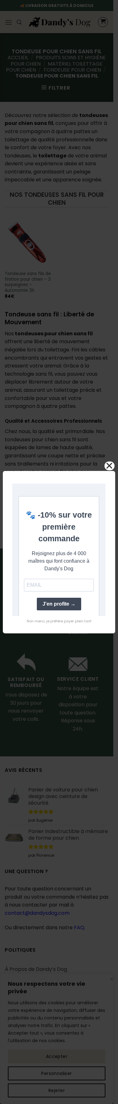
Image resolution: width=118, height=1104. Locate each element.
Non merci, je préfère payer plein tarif (59, 621)
